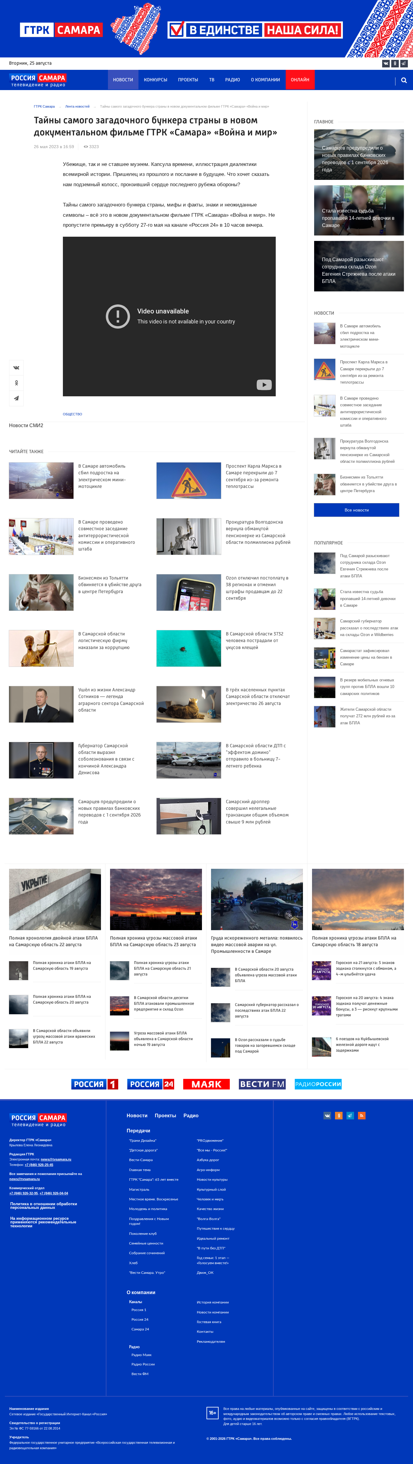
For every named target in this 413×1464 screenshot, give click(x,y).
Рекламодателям (211, 1341)
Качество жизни (210, 1209)
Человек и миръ (210, 1199)
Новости (123, 80)
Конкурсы (155, 80)
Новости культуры (212, 1179)
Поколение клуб (143, 1233)
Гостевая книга (209, 1322)
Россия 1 (139, 1310)
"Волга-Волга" (208, 1219)
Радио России (143, 1364)
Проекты (188, 80)
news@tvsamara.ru (56, 1159)
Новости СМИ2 (26, 425)
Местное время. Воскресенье (153, 1199)
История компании (213, 1302)
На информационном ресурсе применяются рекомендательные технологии (43, 1222)
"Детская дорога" (143, 1150)
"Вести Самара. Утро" (147, 1272)
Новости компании (213, 1312)
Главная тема (140, 1170)
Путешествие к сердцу (216, 1228)
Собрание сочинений (147, 1253)
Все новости (357, 510)
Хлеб (133, 1263)
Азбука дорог (208, 1160)
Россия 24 (140, 1319)
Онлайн (300, 80)
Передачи (138, 1130)
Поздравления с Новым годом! (149, 1221)
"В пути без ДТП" (211, 1248)
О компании (265, 80)
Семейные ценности (146, 1243)
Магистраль (139, 1189)
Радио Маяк (141, 1355)
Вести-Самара (141, 1160)
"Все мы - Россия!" (212, 1150)
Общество (72, 414)
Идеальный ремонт (213, 1238)
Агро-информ (208, 1170)
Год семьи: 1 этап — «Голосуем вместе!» (213, 1260)
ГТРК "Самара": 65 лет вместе (153, 1179)
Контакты (205, 1331)
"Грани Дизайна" (142, 1140)
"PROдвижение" (210, 1140)
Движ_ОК (205, 1272)
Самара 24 (140, 1329)
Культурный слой (211, 1189)
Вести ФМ (140, 1374)
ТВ (211, 80)
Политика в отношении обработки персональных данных (43, 1206)
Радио (232, 80)
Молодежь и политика (148, 1209)
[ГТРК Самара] (38, 80)
